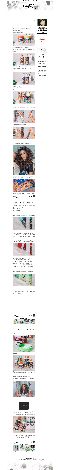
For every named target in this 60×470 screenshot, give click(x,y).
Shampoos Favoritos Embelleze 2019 (24, 202)
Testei (31, 0)
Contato (36, 0)
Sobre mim (26, 0)
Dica (38, 57)
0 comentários (33, 443)
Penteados (43, 56)
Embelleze (23, 193)
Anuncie (33, 0)
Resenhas (43, 57)
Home (23, 0)
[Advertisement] (24, 23)
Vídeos (28, 0)
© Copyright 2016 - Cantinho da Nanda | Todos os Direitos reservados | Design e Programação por (29, 459)
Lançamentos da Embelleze (24, 27)
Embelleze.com (30, 291)
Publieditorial (14, 443)
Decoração (39, 56)
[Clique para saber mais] (42, 26)
